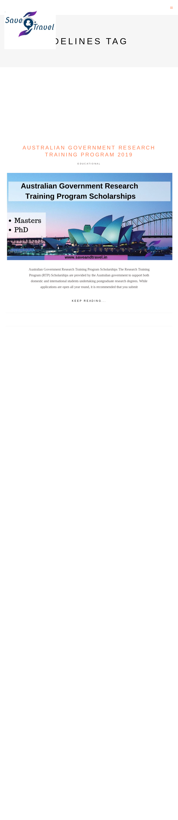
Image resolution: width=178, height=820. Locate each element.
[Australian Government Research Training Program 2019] (89, 216)
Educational (89, 163)
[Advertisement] (89, 492)
